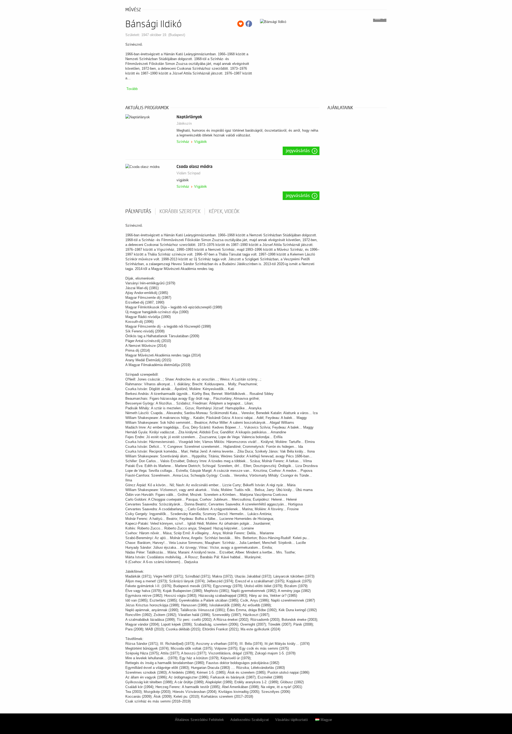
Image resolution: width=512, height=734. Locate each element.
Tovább (132, 89)
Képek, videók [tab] (224, 211)
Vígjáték (200, 142)
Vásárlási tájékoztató (291, 720)
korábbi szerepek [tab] (180, 211)
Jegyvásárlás (298, 150)
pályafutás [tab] (138, 211)
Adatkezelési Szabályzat (249, 720)
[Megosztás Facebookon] (249, 24)
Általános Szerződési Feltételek (199, 720)
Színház (183, 142)
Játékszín (184, 123)
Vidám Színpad (188, 173)
